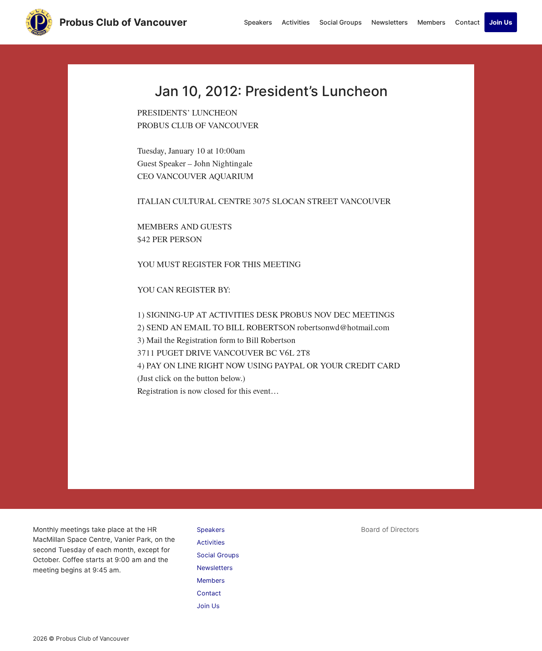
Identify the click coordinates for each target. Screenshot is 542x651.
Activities (296, 22)
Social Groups (340, 22)
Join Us (500, 22)
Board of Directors (390, 530)
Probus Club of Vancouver (123, 22)
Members (431, 22)
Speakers (258, 22)
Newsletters (389, 22)
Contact (467, 22)
